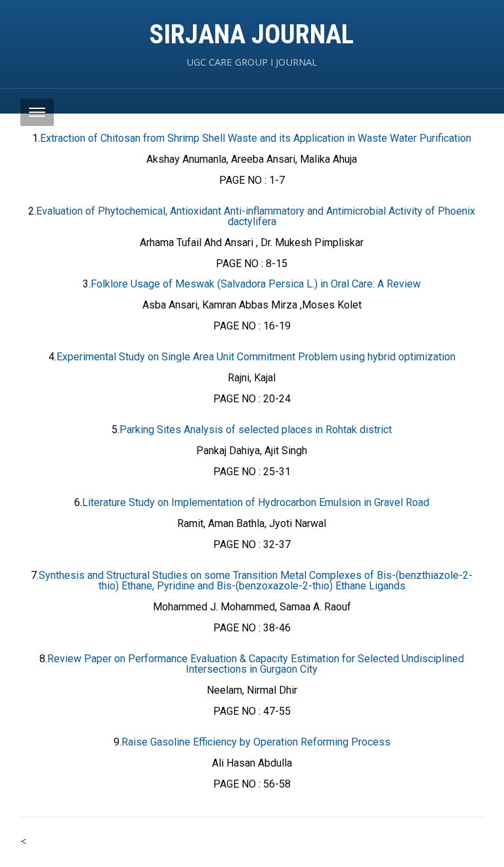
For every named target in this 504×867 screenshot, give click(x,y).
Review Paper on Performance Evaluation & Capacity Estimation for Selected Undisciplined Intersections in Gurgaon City (255, 663)
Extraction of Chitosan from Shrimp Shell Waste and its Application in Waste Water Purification (255, 138)
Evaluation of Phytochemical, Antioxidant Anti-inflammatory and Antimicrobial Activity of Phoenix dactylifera (255, 216)
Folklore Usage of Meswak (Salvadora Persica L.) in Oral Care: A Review (256, 284)
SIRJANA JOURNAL (252, 34)
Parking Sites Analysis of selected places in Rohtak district (255, 429)
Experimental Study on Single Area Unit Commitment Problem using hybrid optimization (255, 356)
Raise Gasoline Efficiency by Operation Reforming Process (255, 742)
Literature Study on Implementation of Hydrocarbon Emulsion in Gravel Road (255, 502)
